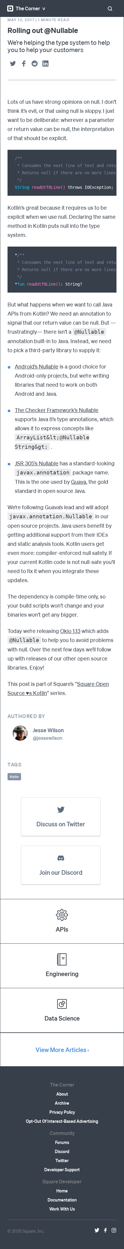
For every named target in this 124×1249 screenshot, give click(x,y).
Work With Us (62, 1208)
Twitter (62, 1160)
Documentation (62, 1199)
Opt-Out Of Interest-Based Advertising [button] (62, 1121)
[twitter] (13, 64)
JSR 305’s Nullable (36, 463)
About (62, 1094)
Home (62, 1190)
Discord (62, 1151)
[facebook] (24, 64)
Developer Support (62, 1169)
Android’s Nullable (36, 366)
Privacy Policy (62, 1112)
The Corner (28, 8)
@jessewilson (47, 738)
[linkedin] (45, 64)
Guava (78, 481)
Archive (62, 1103)
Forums (62, 1142)
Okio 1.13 (70, 630)
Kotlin (14, 777)
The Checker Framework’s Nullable (56, 409)
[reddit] (35, 64)
